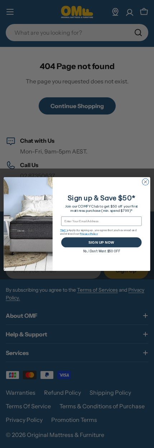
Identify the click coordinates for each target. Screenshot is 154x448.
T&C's (64, 230)
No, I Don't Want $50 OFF (101, 251)
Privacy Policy (89, 233)
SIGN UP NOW (101, 242)
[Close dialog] (145, 182)
